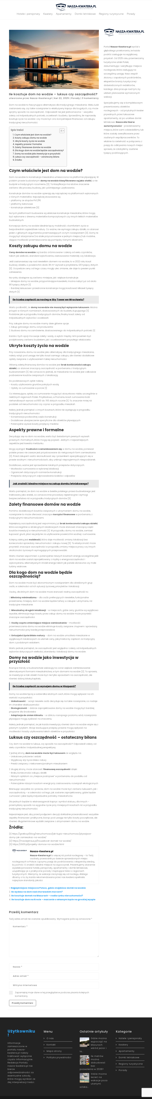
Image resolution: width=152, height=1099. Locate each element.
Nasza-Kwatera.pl (41, 98)
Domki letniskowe (85, 13)
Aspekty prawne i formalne (28, 144)
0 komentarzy (90, 98)
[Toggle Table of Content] (60, 130)
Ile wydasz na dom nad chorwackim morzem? (37, 891)
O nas (50, 1038)
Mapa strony (54, 1051)
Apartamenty (64, 13)
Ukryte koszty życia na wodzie (30, 141)
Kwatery (48, 13)
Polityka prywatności (59, 1057)
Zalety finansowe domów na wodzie (33, 147)
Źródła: (18, 160)
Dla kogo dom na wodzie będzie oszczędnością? (39, 150)
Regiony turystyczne (111, 13)
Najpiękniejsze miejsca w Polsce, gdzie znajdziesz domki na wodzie (48, 887)
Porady (131, 13)
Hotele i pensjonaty (28, 13)
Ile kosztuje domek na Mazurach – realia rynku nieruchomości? (47, 895)
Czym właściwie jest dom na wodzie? (32, 134)
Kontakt (51, 1044)
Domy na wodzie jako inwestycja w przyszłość (38, 153)
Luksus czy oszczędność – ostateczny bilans (37, 156)
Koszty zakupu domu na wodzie (31, 137)
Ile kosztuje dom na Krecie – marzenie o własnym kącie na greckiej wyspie (53, 899)
